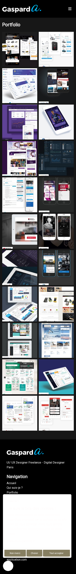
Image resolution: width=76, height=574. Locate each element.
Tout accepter (56, 553)
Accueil (11, 483)
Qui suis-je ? (15, 487)
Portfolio (12, 492)
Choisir (34, 553)
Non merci (15, 553)
